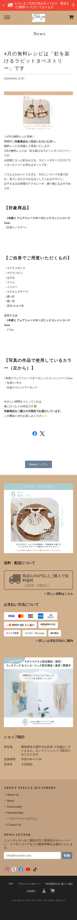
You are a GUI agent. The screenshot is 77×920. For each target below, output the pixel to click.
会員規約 (31, 891)
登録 (67, 855)
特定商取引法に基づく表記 (59, 884)
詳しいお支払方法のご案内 (56, 640)
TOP (10, 884)
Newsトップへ (38, 464)
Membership (15, 812)
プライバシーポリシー (29, 884)
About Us (13, 794)
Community (14, 806)
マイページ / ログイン (23, 818)
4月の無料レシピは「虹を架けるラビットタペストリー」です (37, 61)
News (10, 800)
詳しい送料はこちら (60, 593)
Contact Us (14, 824)
